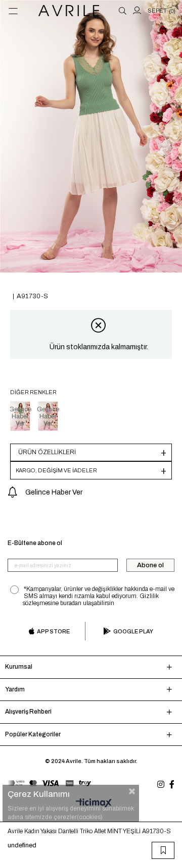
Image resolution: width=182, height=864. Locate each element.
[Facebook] (171, 784)
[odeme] (49, 783)
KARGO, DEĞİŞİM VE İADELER (56, 470)
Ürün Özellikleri (47, 452)
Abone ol (150, 565)
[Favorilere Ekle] (163, 850)
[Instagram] (160, 784)
